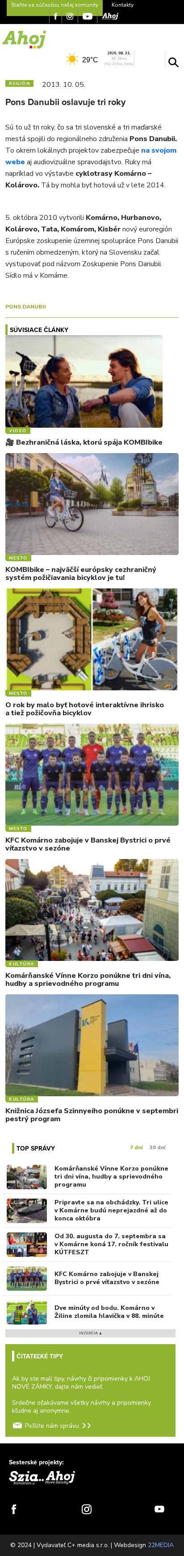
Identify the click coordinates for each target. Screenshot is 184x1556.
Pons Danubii (25, 306)
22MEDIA (161, 1545)
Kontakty (123, 4)
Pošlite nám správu (52, 1426)
